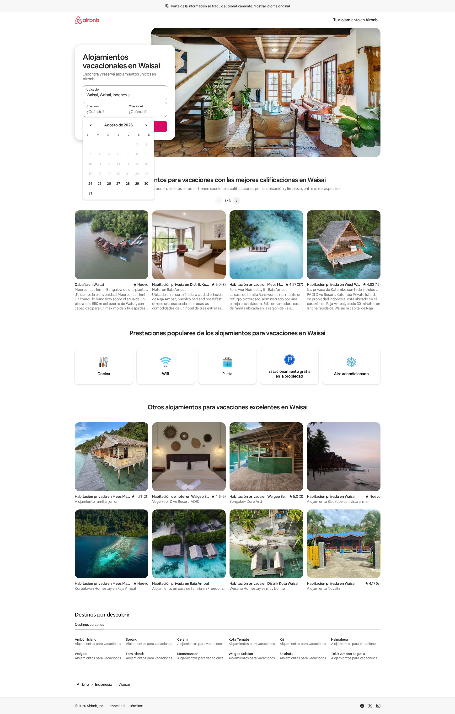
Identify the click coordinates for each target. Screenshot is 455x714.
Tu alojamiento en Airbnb (355, 19)
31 (90, 193)
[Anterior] (219, 201)
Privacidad (116, 706)
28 (128, 183)
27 (118, 183)
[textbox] (103, 111)
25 (100, 183)
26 (109, 183)
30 (146, 183)
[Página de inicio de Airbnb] (87, 19)
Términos (136, 706)
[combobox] (124, 95)
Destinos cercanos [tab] (89, 624)
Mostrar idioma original (272, 6)
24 (90, 183)
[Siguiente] (236, 201)
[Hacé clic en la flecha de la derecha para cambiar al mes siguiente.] (146, 125)
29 (137, 183)
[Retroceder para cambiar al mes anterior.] (91, 125)
